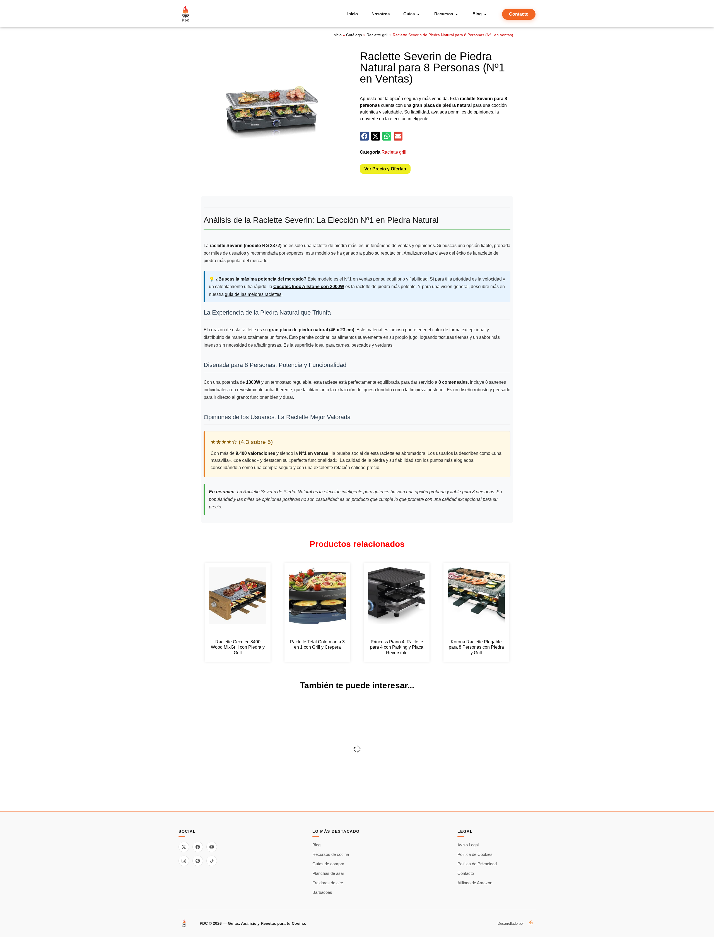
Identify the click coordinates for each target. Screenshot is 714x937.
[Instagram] (183, 861)
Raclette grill (377, 35)
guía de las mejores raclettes (253, 294)
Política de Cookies (475, 854)
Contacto (465, 873)
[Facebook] (197, 847)
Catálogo (354, 35)
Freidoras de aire (327, 882)
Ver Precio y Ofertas (385, 168)
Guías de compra (328, 863)
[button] (364, 136)
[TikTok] (211, 861)
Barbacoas (322, 892)
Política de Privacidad (477, 863)
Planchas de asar (328, 873)
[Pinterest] (197, 861)
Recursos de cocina (330, 854)
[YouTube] (211, 847)
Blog (316, 844)
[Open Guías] (418, 14)
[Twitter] (183, 847)
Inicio (337, 35)
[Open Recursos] (456, 14)
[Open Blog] (485, 14)
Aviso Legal (468, 844)
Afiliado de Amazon (474, 882)
